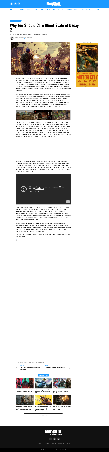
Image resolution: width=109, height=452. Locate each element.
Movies (41, 9)
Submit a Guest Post (49, 443)
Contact (68, 443)
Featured (22, 9)
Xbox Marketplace (34, 362)
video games (20, 362)
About (40, 443)
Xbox (25, 362)
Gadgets (56, 9)
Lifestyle (48, 9)
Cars (75, 9)
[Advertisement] (54, 15)
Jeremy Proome (20, 38)
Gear (62, 9)
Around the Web (84, 9)
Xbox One (42, 362)
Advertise (61, 443)
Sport (29, 9)
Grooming (69, 9)
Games (35, 9)
